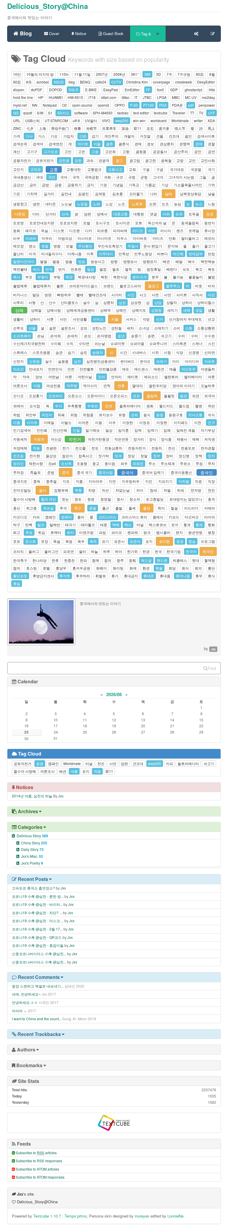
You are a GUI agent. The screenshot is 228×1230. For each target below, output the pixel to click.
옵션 (183, 395)
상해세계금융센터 (80, 310)
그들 (202, 176)
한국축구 (20, 560)
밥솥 (68, 261)
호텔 (46, 567)
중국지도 (20, 481)
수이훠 (55, 343)
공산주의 (181, 151)
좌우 (124, 463)
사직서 (197, 294)
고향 (125, 151)
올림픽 (152, 395)
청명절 (105, 499)
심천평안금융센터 (100, 361)
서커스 (131, 318)
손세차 (72, 335)
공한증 (64, 160)
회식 (185, 567)
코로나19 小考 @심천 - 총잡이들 (38, 945)
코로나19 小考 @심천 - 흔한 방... (38, 896)
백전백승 (208, 261)
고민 (68, 151)
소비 (176, 327)
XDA (211, 120)
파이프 (116, 532)
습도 (83, 352)
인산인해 (60, 430)
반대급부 (196, 253)
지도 (66, 481)
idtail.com (108, 97)
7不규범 (184, 74)
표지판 (164, 541)
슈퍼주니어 (158, 343)
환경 (146, 567)
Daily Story (32, 849)
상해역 (105, 310)
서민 (63, 318)
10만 (17, 74)
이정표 (144, 422)
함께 (95, 560)
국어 (63, 176)
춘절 (92, 507)
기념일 (118, 184)
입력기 (152, 430)
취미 (161, 507)
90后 (17, 81)
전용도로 (188, 447)
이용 (98, 422)
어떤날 (53, 376)
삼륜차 (108, 302)
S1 (50, 112)
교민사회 (208, 160)
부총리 (42, 276)
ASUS (59, 81)
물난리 (18, 253)
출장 (146, 507)
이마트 (32, 422)
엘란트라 (171, 376)
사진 (211, 294)
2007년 (102, 74)
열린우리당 (158, 385)
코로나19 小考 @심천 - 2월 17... (37, 928)
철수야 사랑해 (24, 499)
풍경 (179, 541)
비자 (211, 285)
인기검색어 (22, 430)
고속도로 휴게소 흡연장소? (33, 887)
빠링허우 (64, 294)
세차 (130, 327)
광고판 (150, 160)
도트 (138, 222)
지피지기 (165, 481)
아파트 (209, 361)
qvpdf (27, 112)
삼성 (122, 302)
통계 (187, 524)
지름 (79, 481)
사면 (155, 294)
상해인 (121, 310)
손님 (40, 335)
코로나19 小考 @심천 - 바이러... (37, 904)
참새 (153, 490)
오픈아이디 (96, 395)
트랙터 (55, 532)
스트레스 (20, 352)
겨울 (97, 143)
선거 (159, 318)
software (81, 112)
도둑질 (194, 213)
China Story (34, 842)
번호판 (76, 269)
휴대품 (165, 575)
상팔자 (171, 302)
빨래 (79, 294)
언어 (101, 376)
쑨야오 (145, 361)
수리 (181, 335)
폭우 (81, 541)
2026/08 (114, 694)
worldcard (159, 120)
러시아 (165, 230)
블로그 (153, 285)
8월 (212, 74)
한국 (158, 551)
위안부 (31, 414)
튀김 (41, 532)
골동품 (141, 151)
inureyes (142, 1216)
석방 (146, 318)
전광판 (51, 447)
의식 (211, 414)
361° (135, 74)
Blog (25, 32)
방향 (114, 261)
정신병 (184, 455)
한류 (55, 560)
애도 (125, 368)
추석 (63, 507)
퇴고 (16, 532)
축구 (77, 507)
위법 (16, 414)
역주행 (71, 385)
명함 (57, 245)
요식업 (34, 405)
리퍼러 (31, 238)
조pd (52, 463)
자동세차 (20, 438)
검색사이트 (206, 135)
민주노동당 (143, 253)
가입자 (68, 135)
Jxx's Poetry (32, 862)
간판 (82, 135)
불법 (211, 276)
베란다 (171, 269)
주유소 (185, 463)
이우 (112, 422)
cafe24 (100, 81)
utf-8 (76, 120)
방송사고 (98, 261)
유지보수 (106, 414)
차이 (139, 490)
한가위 (132, 551)
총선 (16, 507)
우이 (58, 405)
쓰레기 (161, 361)
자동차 (39, 438)
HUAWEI (56, 97)
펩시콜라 (163, 532)
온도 (136, 395)
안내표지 (36, 368)
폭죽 (93, 541)
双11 (137, 128)
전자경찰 (208, 447)
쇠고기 (166, 335)
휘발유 (100, 575)
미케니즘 (74, 253)
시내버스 (139, 352)
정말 (144, 455)
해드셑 (146, 560)
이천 (197, 422)
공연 (211, 151)
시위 (155, 352)
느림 (211, 203)
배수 (191, 261)
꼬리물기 (136, 193)
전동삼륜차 (113, 447)
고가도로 (51, 151)
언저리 (116, 376)
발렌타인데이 (23, 261)
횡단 (211, 567)
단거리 (50, 213)
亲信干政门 (60, 128)
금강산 (18, 184)
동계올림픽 (190, 222)
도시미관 (122, 222)
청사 (120, 499)
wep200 (121, 120)
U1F (211, 112)
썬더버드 (127, 361)
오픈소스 (75, 395)
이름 (16, 422)
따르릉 (102, 230)
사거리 (116, 294)
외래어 (18, 405)
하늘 (94, 551)
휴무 (198, 575)
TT (192, 112)
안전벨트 (87, 368)
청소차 (134, 499)
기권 (103, 184)
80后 (200, 74)
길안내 (66, 193)
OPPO (120, 105)
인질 (76, 430)
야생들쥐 (208, 368)
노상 (109, 203)
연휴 (121, 385)
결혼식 (123, 143)
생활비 (18, 318)
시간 (123, 352)
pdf (190, 105)
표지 (149, 541)
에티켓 (132, 376)
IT (135, 97)
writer (198, 120)
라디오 (137, 230)
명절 (44, 245)
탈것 (41, 524)
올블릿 (169, 395)
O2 (64, 105)
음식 (147, 414)
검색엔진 (56, 143)
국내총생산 (22, 176)
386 (147, 74)
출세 (132, 507)
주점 (199, 463)
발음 (56, 261)
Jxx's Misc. (32, 856)
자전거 (75, 439)
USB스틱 (32, 120)
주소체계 (168, 463)
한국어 (191, 551)
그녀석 (158, 176)
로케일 (194, 230)
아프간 (18, 368)
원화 (149, 405)
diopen (18, 89)
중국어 (127, 472)
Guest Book (113, 33)
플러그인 (51, 551)
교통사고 (115, 169)
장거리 (138, 438)
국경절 (196, 169)
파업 (102, 532)
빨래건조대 (97, 294)
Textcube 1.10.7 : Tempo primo (60, 1216)
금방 (45, 184)
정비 (169, 455)
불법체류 (20, 285)
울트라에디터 (130, 405)
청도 (78, 499)
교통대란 (73, 169)
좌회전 (138, 463)
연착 (106, 385)
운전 (108, 405)
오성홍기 (36, 395)
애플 (172, 368)
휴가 (114, 575)
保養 (77, 128)
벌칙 (128, 269)
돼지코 (30, 230)
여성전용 (53, 385)
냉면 (36, 203)
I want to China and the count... (36, 1018)
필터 (82, 551)
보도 (186, 269)
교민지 (18, 169)
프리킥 (18, 551)
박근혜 (178, 253)
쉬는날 (99, 343)
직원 (198, 481)
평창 (211, 532)
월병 (198, 405)
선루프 (18, 327)
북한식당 (120, 276)
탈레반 (55, 524)
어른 (68, 376)
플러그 (33, 551)
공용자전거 (22, 160)
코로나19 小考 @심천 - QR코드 (37, 937)
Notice (80, 33)
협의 (16, 567)
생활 (211, 310)
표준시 (119, 541)
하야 (118, 551)
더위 (166, 213)
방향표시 (130, 261)
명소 (32, 245)
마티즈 (158, 238)
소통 (188, 327)
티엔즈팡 (86, 532)
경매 (138, 143)
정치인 (18, 463)
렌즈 (179, 230)
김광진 (83, 193)
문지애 (172, 245)
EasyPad (110, 89)
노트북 (137, 203)
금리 (33, 184)
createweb (183, 81)
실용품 (63, 361)
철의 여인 (48, 499)
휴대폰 (148, 575)
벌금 (90, 269)
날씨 (168, 193)
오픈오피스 (119, 395)
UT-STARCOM (56, 120)
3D (158, 74)
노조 (121, 203)
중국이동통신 (181, 472)
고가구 (32, 151)
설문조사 (68, 327)
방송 (81, 261)
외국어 (209, 395)
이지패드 (181, 422)
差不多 (164, 128)
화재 (133, 567)
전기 (65, 447)
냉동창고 (20, 203)
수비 (194, 335)
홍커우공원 (81, 567)
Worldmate (180, 120)
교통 (54, 169)
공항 (78, 160)
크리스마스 (107, 516)
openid (103, 105)
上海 (42, 128)
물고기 (209, 245)
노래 (96, 203)
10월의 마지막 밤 (40, 74)
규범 (131, 176)
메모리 (209, 238)
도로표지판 (68, 222)
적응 (36, 447)
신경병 (194, 352)
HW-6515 (75, 97)
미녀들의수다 (51, 253)
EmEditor (132, 89)
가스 (41, 135)
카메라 (209, 507)
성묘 (83, 327)
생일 (198, 310)
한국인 (208, 551)
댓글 (153, 213)
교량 (179, 160)
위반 (211, 405)
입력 (138, 430)
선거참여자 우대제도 (185, 318)
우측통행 (74, 405)
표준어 (135, 541)
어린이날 (85, 376)
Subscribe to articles (36, 1152)
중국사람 (106, 472)
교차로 (35, 169)
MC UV (191, 97)
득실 (44, 230)
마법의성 (65, 238)
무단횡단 (85, 245)
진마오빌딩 (22, 490)
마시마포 (104, 238)
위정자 (47, 414)
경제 (198, 143)
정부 (156, 455)
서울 (114, 318)
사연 (167, 294)
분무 (155, 276)
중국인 (206, 472)
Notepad (50, 105)
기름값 (150, 184)
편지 (179, 532)
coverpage (161, 81)
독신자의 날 (157, 222)
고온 (81, 151)
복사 (16, 276)
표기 (105, 541)
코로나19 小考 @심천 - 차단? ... (37, 912)
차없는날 (122, 490)
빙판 (48, 294)
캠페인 (50, 516)
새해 (186, 310)
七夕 (30, 128)
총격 (211, 499)
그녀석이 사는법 (181, 176)
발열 (43, 261)
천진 (211, 490)
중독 (36, 481)
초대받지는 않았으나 (185, 499)
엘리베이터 (193, 376)
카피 (36, 516)
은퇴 (134, 414)
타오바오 (192, 516)
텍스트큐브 (158, 524)
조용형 (82, 463)
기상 (164, 184)
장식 (152, 438)
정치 (211, 455)
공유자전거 (45, 160)
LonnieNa (175, 1216)
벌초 (115, 269)
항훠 (132, 560)
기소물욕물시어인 (188, 184)
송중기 (136, 335)
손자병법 (104, 335)
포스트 (30, 541)
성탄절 (116, 327)
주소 (152, 463)
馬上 (211, 128)
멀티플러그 (190, 238)
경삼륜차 (167, 143)
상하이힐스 (206, 302)
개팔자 (129, 135)
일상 (109, 430)
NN (34, 105)
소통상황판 (206, 327)
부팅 (57, 276)
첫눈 (65, 499)
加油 (125, 128)
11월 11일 (82, 74)
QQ (15, 112)
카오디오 (20, 516)
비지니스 (20, 294)
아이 (175, 361)
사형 (32, 302)
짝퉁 (78, 490)
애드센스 (141, 368)
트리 (70, 532)
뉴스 (198, 203)
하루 (106, 551)
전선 (171, 447)
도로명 (18, 222)
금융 (58, 184)
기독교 (134, 184)
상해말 (36, 310)
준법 (50, 472)
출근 (105, 507)
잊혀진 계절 (185, 430)
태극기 (70, 524)
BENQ (85, 81)
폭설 (56, 541)
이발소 (66, 422)
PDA (163, 105)
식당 (179, 352)
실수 (48, 361)
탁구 (16, 524)
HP (40, 97)
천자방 (196, 490)
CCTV (116, 81)
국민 (51, 176)
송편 (151, 335)
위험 (73, 414)
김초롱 (117, 193)
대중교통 (120, 213)
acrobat (43, 81)
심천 (77, 361)
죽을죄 (35, 472)
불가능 (178, 276)
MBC (176, 97)
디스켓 (58, 230)
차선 (105, 490)
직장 (211, 481)
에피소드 (151, 376)
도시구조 (103, 222)
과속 (90, 160)
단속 (65, 213)
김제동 (100, 193)
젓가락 (103, 455)
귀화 (107, 176)
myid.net (20, 105)
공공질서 (160, 151)
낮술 (211, 193)
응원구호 (176, 414)
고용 (95, 151)
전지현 (34, 455)
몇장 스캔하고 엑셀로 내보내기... (38, 985)
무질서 (133, 245)
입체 (167, 430)
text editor (141, 112)
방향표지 (150, 261)
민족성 (123, 253)
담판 (87, 213)
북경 (69, 276)
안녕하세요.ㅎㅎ (25, 1002)
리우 (16, 238)
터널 (140, 524)
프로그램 (208, 541)
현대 (195, 560)
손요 (87, 335)
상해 (19, 310)
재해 (195, 438)
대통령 (138, 213)
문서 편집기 (152, 245)
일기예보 (93, 430)
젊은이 (67, 455)
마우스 (122, 238)
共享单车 (109, 128)
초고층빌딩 (155, 499)
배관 (166, 261)
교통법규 (94, 169)
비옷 (198, 285)
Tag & (146, 34)
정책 (198, 455)
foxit (160, 89)
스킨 (211, 343)
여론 (211, 376)
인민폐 (42, 430)
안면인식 (55, 368)
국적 (76, 176)
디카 (88, 230)
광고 (119, 160)
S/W (40, 112)
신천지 (18, 361)
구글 (159, 169)
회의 (198, 567)
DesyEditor (206, 81)
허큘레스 (180, 560)
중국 (65, 472)
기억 (211, 184)
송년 (121, 335)
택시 (128, 524)
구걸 (146, 169)
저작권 (209, 438)
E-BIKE (91, 89)
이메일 (49, 422)
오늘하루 (208, 385)
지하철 (183, 481)
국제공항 (92, 176)
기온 (16, 193)
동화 (16, 230)
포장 (44, 541)
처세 (180, 490)
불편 (60, 285)
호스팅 (31, 567)
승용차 (97, 352)
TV (201, 112)
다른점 (20, 213)
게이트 (82, 143)
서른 (50, 318)
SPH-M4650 (103, 112)
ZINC (17, 128)
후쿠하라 (83, 575)
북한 (104, 276)
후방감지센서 (43, 575)
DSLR (73, 89)
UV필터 (91, 120)
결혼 (109, 143)
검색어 (38, 143)
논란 (152, 203)
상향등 (156, 310)
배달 (179, 261)
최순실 (48, 507)
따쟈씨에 (120, 230)
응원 (159, 414)
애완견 (158, 368)
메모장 (18, 245)
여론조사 (20, 385)
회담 (172, 567)
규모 (119, 176)
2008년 (119, 74)
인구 (211, 422)
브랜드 (108, 285)
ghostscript (193, 89)
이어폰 (83, 422)
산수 (52, 302)
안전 (71, 368)
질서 (42, 490)
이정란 (127, 422)
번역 (49, 269)
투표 (29, 532)
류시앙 (209, 230)
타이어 (209, 516)
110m (64, 74)
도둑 (179, 213)
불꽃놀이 (196, 276)
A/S (28, 81)
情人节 (180, 128)
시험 (167, 352)
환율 (159, 567)
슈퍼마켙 (137, 343)
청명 (90, 499)
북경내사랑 (87, 276)
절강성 (51, 455)
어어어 (17, 1010)
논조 (165, 203)
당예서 (102, 213)
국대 (39, 176)
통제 (199, 524)
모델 (69, 245)
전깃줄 (80, 447)
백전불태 (20, 269)
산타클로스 (69, 302)
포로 (16, 541)
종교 (95, 463)
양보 (38, 376)
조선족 (66, 463)
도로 (209, 213)
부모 (28, 276)
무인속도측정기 (110, 245)
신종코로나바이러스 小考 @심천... (39, 953)
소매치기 (161, 327)
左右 (150, 128)
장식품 (166, 438)
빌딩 (35, 294)
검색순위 (20, 143)
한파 (83, 560)
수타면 (84, 343)
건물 (159, 135)
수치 (69, 343)
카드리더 (191, 507)
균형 (144, 176)
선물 (32, 327)
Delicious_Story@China (47, 6)
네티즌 (50, 203)
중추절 (51, 481)
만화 (172, 238)
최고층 (31, 507)
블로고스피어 (130, 285)
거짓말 (145, 135)
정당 (131, 455)
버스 (36, 269)
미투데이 (106, 253)
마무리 (47, 238)
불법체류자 (42, 285)
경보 (150, 143)
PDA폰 (177, 105)
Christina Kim (137, 81)
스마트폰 (179, 343)
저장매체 (20, 447)
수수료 (209, 335)
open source (82, 105)
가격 (16, 135)
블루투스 (173, 285)
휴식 (211, 575)
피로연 (68, 551)
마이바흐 (140, 238)
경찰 (211, 143)
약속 (26, 376)
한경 (146, 551)
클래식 (158, 516)
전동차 (156, 447)
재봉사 (182, 438)
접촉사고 (85, 455)
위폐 (61, 414)
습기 (71, 352)
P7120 (148, 105)
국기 (211, 169)
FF (148, 89)
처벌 (167, 490)
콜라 (80, 516)
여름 (36, 385)
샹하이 (35, 318)
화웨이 (101, 567)
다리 (35, 213)
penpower (207, 105)
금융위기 (74, 184)
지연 (112, 481)
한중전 (69, 560)
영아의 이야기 (183, 385)
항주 (120, 560)
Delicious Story (32, 835)
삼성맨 (136, 302)
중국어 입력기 (153, 472)
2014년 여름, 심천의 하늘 (32, 795)
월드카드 (166, 405)
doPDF (36, 89)
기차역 (32, 193)
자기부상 (208, 430)
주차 (211, 463)
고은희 (110, 151)
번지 (61, 269)
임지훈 (123, 430)
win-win (139, 120)
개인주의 (111, 135)
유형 (122, 414)
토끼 (174, 524)
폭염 (68, 541)
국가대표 (177, 169)
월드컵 (184, 405)
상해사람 (54, 310)
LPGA (162, 97)
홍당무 (61, 567)
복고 (198, 269)
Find (212, 668)
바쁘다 (162, 253)
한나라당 (39, 560)
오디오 (18, 395)
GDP (174, 89)
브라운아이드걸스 (83, 285)
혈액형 (209, 560)
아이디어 (192, 361)
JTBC (147, 97)
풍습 (192, 541)
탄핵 (28, 524)
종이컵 (109, 463)
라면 (151, 230)
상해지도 (139, 310)
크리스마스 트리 (134, 516)
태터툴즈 (88, 524)
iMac (125, 97)
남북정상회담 (190, 193)
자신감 (56, 438)
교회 (132, 169)
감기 (95, 135)
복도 (211, 269)
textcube (160, 112)
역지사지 (90, 385)
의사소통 (195, 414)
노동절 (82, 203)
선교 (211, 318)
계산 (16, 151)
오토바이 (55, 395)
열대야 (137, 385)
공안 (197, 151)
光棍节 (91, 128)
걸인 (188, 135)
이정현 (161, 422)
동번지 (209, 222)
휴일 (16, 583)
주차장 (18, 472)
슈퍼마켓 (117, 343)
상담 (158, 302)
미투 (90, 253)
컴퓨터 (66, 516)
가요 (54, 135)
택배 (115, 524)
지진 (148, 481)
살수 (86, 302)
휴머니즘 (183, 575)
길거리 (49, 193)
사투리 (18, 302)
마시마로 (84, 238)
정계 (118, 455)
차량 (91, 490)
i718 (92, 97)
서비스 (98, 318)
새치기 (172, 310)
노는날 (66, 203)
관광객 (104, 160)
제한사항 (36, 463)
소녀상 (144, 327)
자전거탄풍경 (98, 438)
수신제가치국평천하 (29, 343)
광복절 (166, 160)
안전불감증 (108, 368)
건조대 (174, 135)
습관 (59, 352)
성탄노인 (99, 327)
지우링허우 (131, 481)
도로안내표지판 (41, 222)
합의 (107, 560)
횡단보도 (20, 575)
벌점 (103, 269)
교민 (192, 160)
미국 (32, 253)
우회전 (92, 405)
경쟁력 (184, 143)
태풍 (103, 524)
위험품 (88, 414)
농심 (177, 203)
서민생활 (80, 318)
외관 (195, 395)
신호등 (34, 361)
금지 (90, 184)
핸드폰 (162, 560)
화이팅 (118, 567)
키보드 (174, 516)
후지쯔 (64, 575)
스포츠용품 (41, 352)
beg (72, 81)
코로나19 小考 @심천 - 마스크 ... (38, 920)
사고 (143, 294)
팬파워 (132, 532)
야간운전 (188, 368)
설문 (52, 327)
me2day (208, 97)
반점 (211, 253)
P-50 (134, 105)
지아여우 (95, 481)
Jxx (61, 795)
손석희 (55, 335)
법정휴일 (154, 269)
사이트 (181, 294)
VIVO (106, 120)
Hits (212, 89)
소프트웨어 (22, 335)
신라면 (209, 352)
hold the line (23, 97)
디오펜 (74, 230)
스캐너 (197, 343)
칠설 (174, 507)
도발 (86, 222)
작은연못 (121, 438)
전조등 (18, 455)
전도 (95, 447)
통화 (211, 524)
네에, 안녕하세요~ (26, 993)
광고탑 (134, 160)
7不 (169, 74)
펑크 (147, 532)
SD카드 (63, 112)
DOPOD (55, 89)
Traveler (178, 112)
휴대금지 (131, 575)
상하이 (187, 302)
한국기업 (174, 551)
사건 (130, 294)
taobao (123, 112)
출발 (118, 507)
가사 (29, 135)
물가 (195, 245)
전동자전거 (137, 447)
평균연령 (195, 532)
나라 (153, 193)
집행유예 (61, 490)
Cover (53, 33)
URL (16, 120)
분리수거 (139, 276)
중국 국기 (84, 472)
